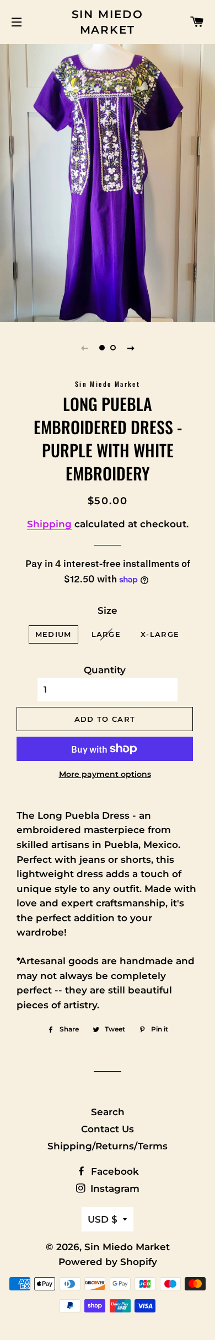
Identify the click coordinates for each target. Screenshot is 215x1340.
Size (107, 610)
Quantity (105, 670)
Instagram (113, 1188)
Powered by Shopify (107, 1261)
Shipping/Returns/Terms (107, 1146)
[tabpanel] (107, 181)
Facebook (113, 1171)
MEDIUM (53, 634)
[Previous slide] (84, 348)
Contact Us (107, 1128)
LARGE (106, 634)
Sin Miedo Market (108, 22)
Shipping (49, 523)
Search (108, 1111)
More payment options (105, 774)
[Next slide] (131, 348)
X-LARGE (160, 634)
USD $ (102, 1219)
